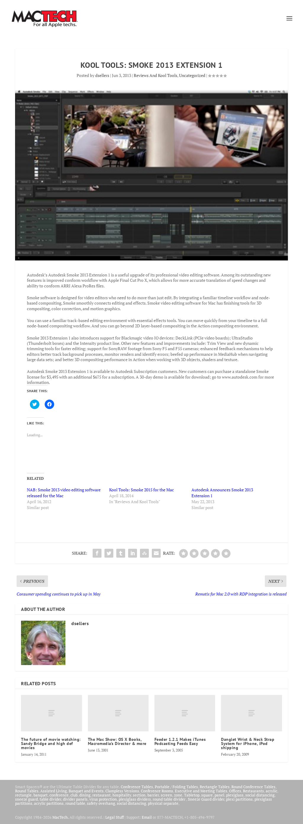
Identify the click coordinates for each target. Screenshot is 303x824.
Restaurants (253, 791)
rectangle (23, 795)
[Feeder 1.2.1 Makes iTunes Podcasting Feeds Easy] (184, 713)
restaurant (101, 795)
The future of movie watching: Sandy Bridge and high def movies (51, 743)
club (74, 795)
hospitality (121, 795)
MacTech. (60, 817)
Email (147, 817)
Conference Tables (137, 786)
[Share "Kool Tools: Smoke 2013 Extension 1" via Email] (156, 553)
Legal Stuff (114, 817)
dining (85, 795)
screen (166, 795)
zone (178, 795)
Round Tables (26, 791)
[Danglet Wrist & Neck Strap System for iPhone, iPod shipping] (251, 713)
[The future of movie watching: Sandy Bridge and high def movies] (51, 713)
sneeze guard (26, 799)
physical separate (163, 803)
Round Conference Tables (253, 786)
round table (75, 803)
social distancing (260, 795)
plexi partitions (239, 799)
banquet (40, 795)
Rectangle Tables (215, 786)
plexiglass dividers (135, 799)
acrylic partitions (49, 803)
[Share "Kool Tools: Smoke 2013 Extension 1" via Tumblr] (121, 553)
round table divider (169, 799)
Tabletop (191, 795)
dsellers (102, 75)
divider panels (75, 799)
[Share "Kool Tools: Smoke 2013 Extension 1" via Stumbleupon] (144, 553)
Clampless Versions (122, 791)
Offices (235, 791)
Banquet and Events (86, 791)
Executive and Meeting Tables (201, 791)
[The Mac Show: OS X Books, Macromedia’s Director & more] (118, 713)
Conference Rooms (157, 791)
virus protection (103, 799)
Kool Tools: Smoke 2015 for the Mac (141, 490)
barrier (153, 795)
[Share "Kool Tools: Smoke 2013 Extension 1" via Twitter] (109, 553)
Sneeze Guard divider (206, 799)
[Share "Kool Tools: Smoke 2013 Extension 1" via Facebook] (97, 553)
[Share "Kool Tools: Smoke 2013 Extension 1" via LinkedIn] (132, 553)
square (207, 795)
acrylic (271, 791)
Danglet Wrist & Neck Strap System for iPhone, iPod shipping (247, 743)
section (139, 795)
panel (219, 795)
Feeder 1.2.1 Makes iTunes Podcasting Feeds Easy (180, 741)
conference (59, 795)
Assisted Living (53, 791)
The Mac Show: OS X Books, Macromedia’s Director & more (117, 741)
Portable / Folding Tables (176, 786)
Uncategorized (192, 75)
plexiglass (235, 795)
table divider (50, 799)
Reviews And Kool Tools (155, 75)
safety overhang (101, 803)
